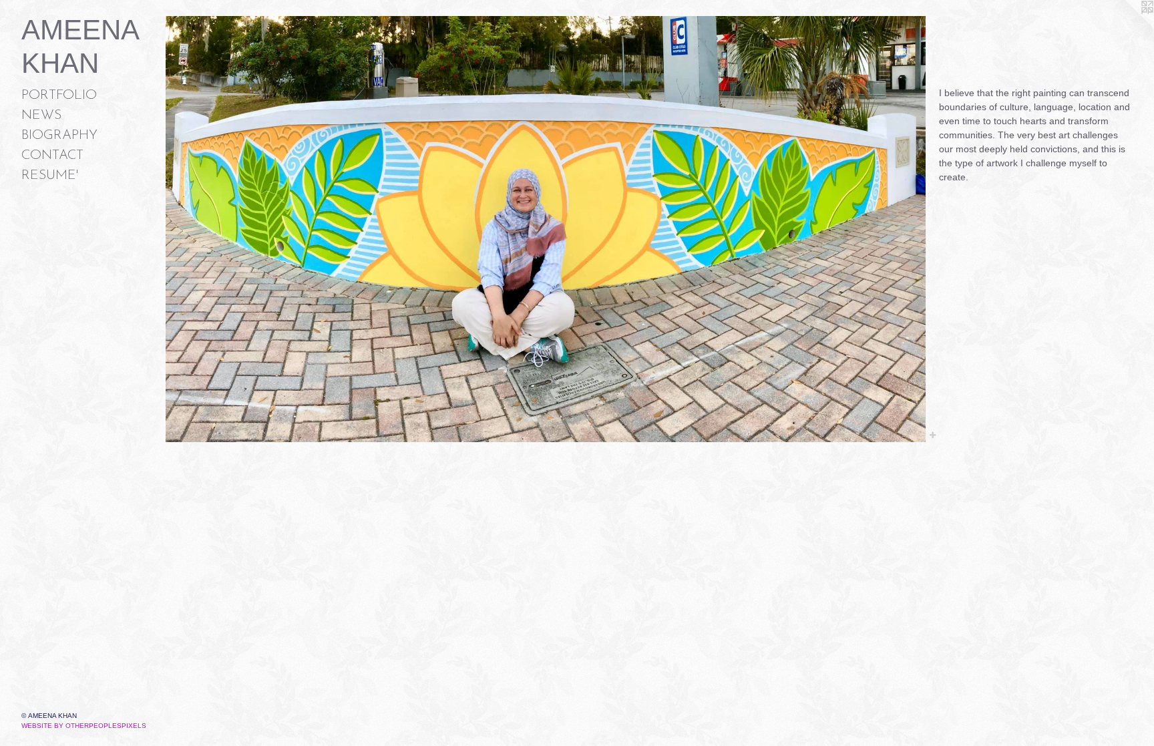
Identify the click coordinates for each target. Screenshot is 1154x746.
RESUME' (49, 175)
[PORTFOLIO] (546, 229)
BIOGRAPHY (59, 135)
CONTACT (52, 155)
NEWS (41, 115)
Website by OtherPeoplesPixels (83, 725)
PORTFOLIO (59, 95)
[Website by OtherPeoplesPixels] (1127, 26)
